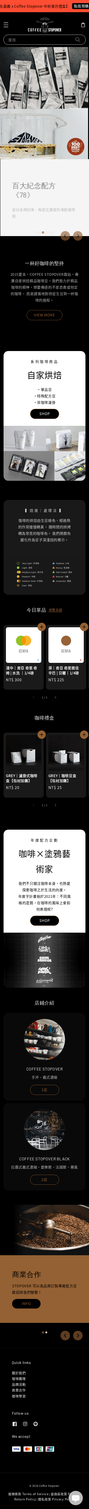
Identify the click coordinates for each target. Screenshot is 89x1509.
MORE (26, 1325)
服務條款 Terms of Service (28, 1494)
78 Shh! (26, 216)
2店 (44, 1179)
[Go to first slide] (78, 1335)
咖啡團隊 (19, 1378)
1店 (44, 1089)
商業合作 (19, 1390)
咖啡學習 (19, 1396)
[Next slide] (78, 236)
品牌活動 (19, 1384)
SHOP (44, 413)
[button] (6, 25)
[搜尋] (77, 39)
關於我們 (19, 1372)
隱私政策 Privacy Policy (56, 1499)
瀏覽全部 (55, 609)
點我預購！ (75, 5)
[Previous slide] (65, 236)
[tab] (36, 233)
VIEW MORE (44, 314)
